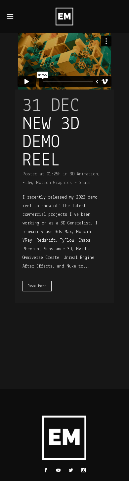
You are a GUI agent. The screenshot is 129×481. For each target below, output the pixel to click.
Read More (37, 286)
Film (27, 182)
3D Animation (84, 174)
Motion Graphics (54, 182)
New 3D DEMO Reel (51, 142)
